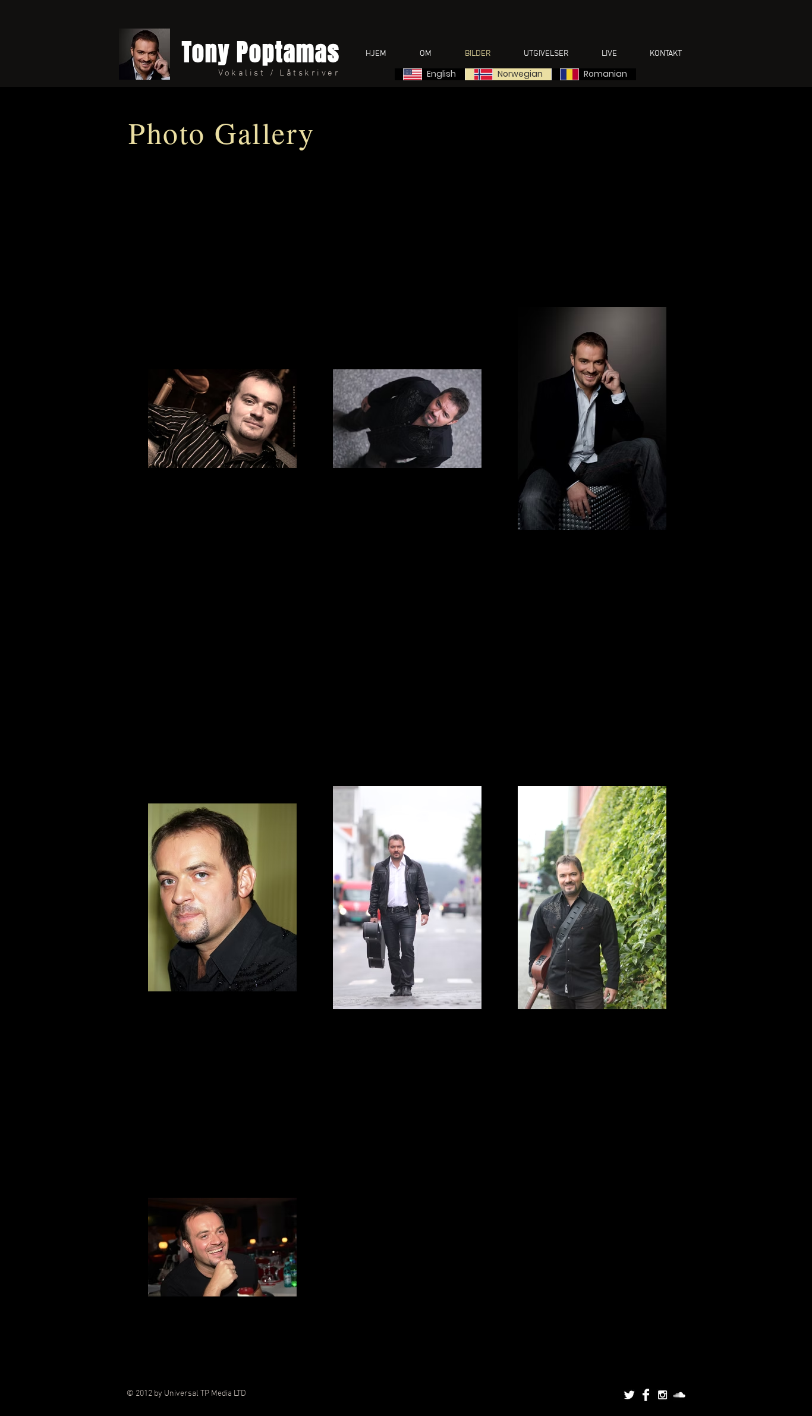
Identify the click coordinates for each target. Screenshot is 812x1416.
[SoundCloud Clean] (679, 1395)
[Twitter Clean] (629, 1395)
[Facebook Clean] (646, 1395)
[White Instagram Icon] (662, 1395)
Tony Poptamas (261, 52)
